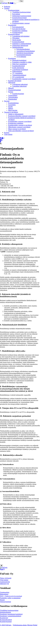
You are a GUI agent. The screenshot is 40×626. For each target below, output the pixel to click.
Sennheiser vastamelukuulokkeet (10, 616)
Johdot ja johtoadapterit (15, 114)
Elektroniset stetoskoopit (20, 45)
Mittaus (10, 108)
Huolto (10, 106)
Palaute (2, 600)
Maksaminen (4, 594)
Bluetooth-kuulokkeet (19, 60)
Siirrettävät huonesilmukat (24, 53)
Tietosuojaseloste (5, 602)
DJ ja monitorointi (18, 77)
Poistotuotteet (12, 99)
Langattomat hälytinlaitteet (20, 36)
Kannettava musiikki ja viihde (22, 62)
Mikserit (11, 88)
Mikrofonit (11, 82)
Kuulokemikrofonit (18, 66)
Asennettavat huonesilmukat (25, 51)
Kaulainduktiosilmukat (23, 55)
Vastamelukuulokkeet (19, 75)
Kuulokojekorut (17, 32)
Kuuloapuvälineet (14, 34)
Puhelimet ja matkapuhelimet (21, 43)
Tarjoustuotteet (13, 97)
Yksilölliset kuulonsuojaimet (21, 12)
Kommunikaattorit (18, 42)
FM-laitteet (15, 38)
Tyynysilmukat (21, 56)
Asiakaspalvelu (5, 582)
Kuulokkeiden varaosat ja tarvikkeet (24, 79)
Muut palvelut (12, 110)
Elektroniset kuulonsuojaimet (21, 16)
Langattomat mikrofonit (20, 84)
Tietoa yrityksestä (5, 578)
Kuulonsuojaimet (13, 10)
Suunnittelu (12, 105)
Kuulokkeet (12, 58)
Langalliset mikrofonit (19, 86)
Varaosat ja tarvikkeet (11, 112)
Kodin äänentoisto (18, 68)
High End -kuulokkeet (19, 64)
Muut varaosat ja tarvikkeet (17, 129)
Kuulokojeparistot (18, 94)
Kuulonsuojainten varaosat (21, 23)
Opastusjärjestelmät (14, 90)
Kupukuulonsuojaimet (19, 18)
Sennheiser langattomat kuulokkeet (11, 614)
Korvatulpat (16, 14)
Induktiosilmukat (17, 47)
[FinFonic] (4, 3)
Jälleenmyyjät (4, 584)
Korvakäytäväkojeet (18, 29)
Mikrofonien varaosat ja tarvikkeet (19, 127)
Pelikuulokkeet (17, 71)
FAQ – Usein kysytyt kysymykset (11, 596)
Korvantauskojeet (18, 27)
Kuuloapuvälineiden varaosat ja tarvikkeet (21, 116)
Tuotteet (6, 8)
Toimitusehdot (4, 592)
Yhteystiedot (8, 134)
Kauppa (6, 132)
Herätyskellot (16, 40)
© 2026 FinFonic (6, 625)
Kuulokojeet (12, 25)
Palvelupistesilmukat (23, 49)
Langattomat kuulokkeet (20, 69)
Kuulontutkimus (13, 103)
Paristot (10, 92)
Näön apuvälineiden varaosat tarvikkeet (21, 131)
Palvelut (6, 101)
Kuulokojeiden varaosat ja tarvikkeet (20, 125)
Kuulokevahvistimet (14, 81)
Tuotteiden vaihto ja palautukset (10, 598)
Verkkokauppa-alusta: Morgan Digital (25, 625)
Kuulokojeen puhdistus (19, 31)
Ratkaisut (7, 6)
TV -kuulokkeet (17, 73)
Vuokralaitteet (12, 95)
